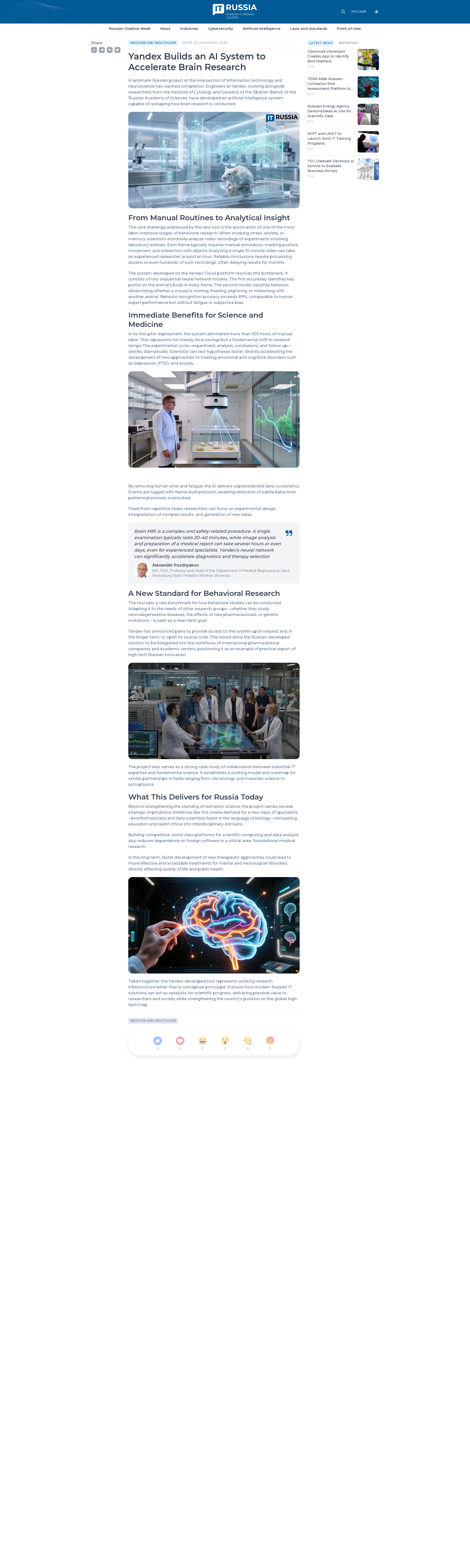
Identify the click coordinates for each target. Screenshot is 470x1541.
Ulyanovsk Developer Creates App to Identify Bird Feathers (328, 56)
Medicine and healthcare (153, 43)
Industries (189, 28)
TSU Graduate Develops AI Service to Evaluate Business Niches (330, 166)
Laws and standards (308, 28)
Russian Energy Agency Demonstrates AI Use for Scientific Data (329, 111)
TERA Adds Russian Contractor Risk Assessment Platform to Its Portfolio (329, 84)
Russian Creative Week (130, 28)
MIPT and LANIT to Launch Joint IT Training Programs (329, 138)
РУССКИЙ (359, 11)
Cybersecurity (220, 28)
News (165, 28)
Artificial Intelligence (261, 28)
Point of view (349, 28)
